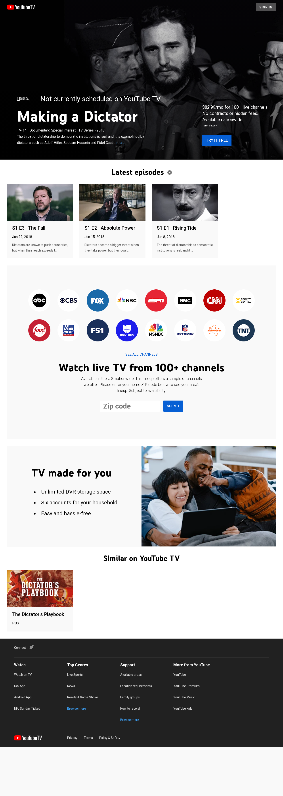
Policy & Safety (109, 738)
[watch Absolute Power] (112, 203)
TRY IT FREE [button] (217, 140)
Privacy (72, 738)
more (120, 143)
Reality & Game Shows (83, 697)
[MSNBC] (156, 331)
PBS (15, 623)
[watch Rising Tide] (185, 203)
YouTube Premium (186, 686)
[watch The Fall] (40, 203)
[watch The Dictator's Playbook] (40, 589)
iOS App (19, 686)
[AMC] (185, 301)
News (71, 686)
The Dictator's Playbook (38, 614)
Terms (88, 738)
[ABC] (39, 301)
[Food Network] (39, 331)
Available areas (131, 674)
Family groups (130, 697)
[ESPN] (156, 301)
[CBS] (68, 301)
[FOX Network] (97, 301)
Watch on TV (23, 674)
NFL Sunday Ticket (27, 708)
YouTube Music (184, 697)
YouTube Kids (182, 708)
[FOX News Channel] (68, 331)
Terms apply (209, 125)
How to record (130, 708)
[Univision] (127, 331)
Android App (23, 697)
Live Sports (75, 674)
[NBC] (127, 301)
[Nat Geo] (23, 98)
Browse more (76, 708)
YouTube (179, 674)
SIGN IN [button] (265, 7)
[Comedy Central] (243, 301)
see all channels (141, 354)
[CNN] (214, 301)
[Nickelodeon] (214, 331)
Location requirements (136, 686)
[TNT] (243, 331)
